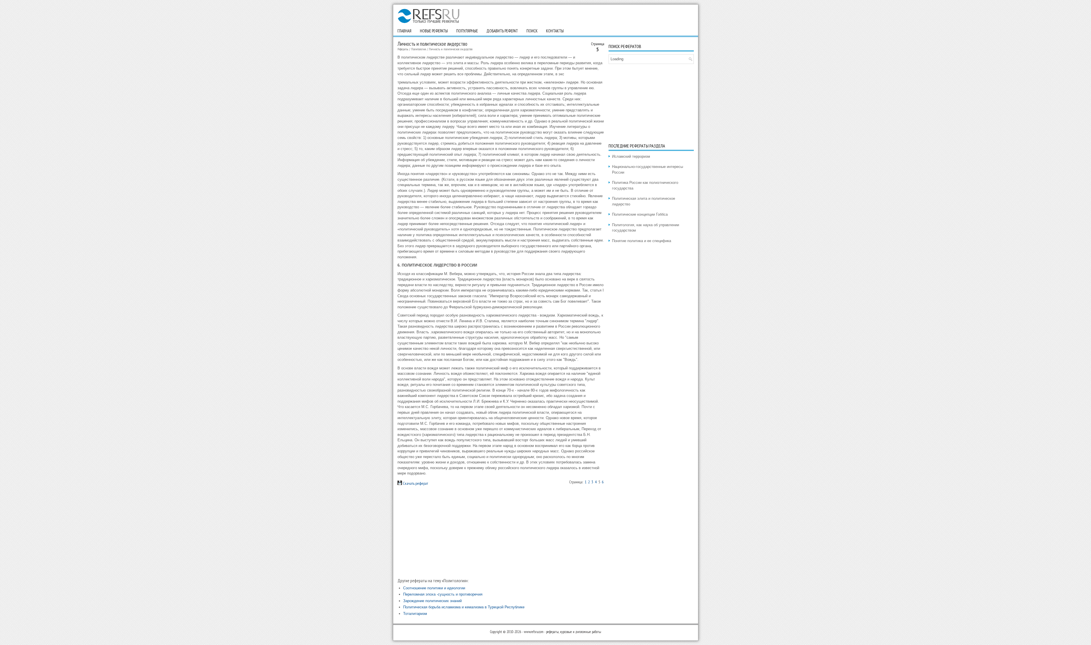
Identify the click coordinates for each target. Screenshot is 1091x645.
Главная (404, 31)
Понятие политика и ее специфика (641, 241)
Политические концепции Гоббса (640, 214)
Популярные (467, 31)
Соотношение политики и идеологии (434, 588)
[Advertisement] (500, 531)
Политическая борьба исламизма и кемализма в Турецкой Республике (463, 607)
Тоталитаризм (415, 613)
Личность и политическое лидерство (450, 49)
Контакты (555, 31)
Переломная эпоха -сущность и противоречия (442, 594)
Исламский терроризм (631, 156)
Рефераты (402, 49)
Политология (418, 49)
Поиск (532, 31)
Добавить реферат (502, 31)
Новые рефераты (434, 31)
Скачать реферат (415, 483)
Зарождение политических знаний (432, 601)
